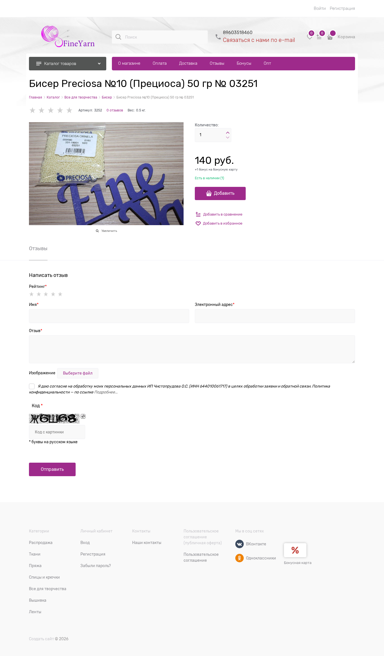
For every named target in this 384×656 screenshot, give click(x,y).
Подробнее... (106, 392)
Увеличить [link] (109, 230)
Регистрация (342, 8)
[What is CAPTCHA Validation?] (54, 419)
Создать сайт (41, 639)
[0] (309, 39)
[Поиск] (118, 37)
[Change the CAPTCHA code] (83, 416)
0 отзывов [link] (115, 110)
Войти (320, 8)
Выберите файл (77, 373)
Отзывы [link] (38, 248)
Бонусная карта (297, 563)
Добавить (224, 193)
